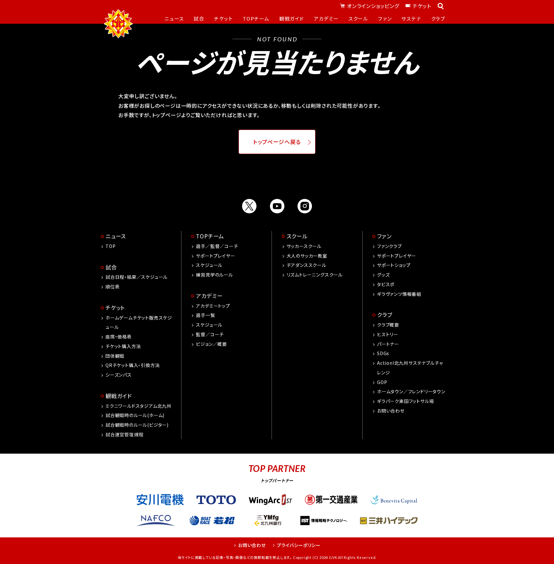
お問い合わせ (391, 410)
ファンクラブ (389, 246)
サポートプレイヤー (215, 255)
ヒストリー (387, 334)
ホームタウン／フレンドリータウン (411, 391)
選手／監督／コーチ (217, 246)
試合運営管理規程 (124, 434)
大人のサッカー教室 (307, 255)
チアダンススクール (306, 265)
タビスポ (385, 284)
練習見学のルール (214, 274)
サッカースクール (304, 246)
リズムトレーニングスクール (315, 274)
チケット (422, 6)
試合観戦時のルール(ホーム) (134, 415)
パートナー (388, 344)
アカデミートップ (213, 306)
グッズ (383, 274)
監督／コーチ (210, 334)
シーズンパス (118, 375)
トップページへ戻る (277, 142)
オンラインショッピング (373, 6)
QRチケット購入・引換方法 (132, 365)
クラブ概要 (388, 324)
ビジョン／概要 (211, 344)
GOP (382, 382)
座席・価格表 (118, 336)
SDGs (383, 353)
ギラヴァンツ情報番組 (399, 294)
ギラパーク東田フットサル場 (405, 401)
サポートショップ (393, 265)
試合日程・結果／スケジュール (136, 277)
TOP (110, 246)
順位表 (112, 286)
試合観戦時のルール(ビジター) (137, 425)
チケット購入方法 (123, 346)
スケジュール (209, 265)
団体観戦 (114, 356)
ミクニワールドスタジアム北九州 (138, 406)
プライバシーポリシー (299, 545)
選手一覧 (205, 315)
